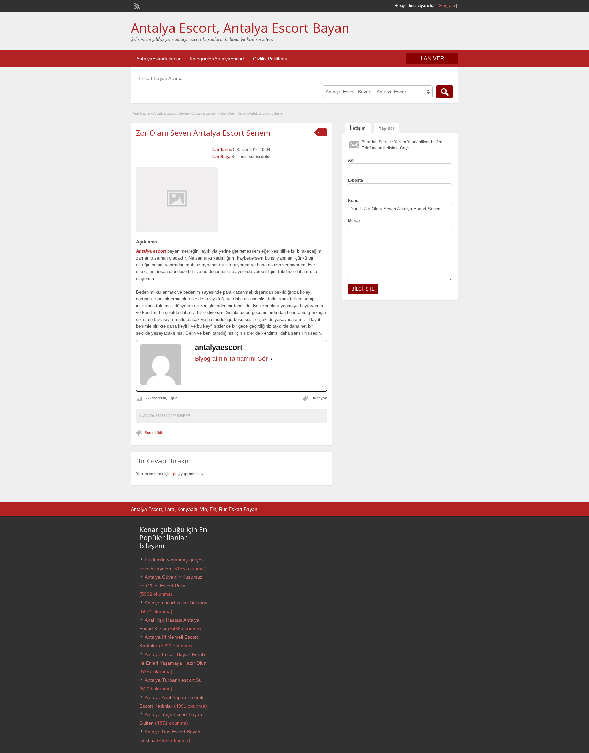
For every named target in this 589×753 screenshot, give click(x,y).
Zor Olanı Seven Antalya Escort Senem (203, 133)
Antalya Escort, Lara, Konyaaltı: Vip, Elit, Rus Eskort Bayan (194, 509)
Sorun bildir (154, 433)
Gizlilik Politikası (270, 58)
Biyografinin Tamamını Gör (231, 358)
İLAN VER (431, 58)
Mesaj (354, 220)
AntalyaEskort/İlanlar (158, 58)
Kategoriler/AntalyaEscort (217, 58)
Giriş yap (447, 5)
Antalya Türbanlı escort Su (173, 680)
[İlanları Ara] (444, 91)
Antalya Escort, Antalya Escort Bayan (240, 27)
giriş (176, 474)
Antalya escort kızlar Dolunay (176, 602)
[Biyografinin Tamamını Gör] (272, 359)
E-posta (355, 180)
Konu (353, 200)
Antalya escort (151, 251)
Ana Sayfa (141, 113)
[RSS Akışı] (136, 5)
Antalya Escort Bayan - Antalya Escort (184, 113)
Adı (351, 160)
